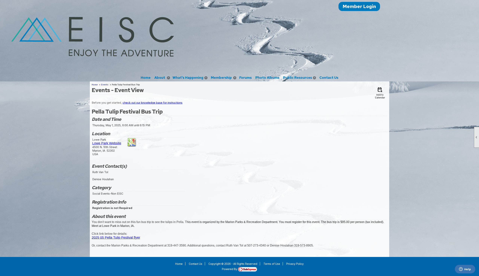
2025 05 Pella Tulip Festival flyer (116, 237)
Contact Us (328, 77)
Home (146, 77)
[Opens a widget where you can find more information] (465, 269)
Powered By (230, 269)
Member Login (359, 6)
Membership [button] (221, 77)
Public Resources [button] (297, 77)
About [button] (159, 77)
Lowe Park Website (106, 143)
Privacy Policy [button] (295, 263)
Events (104, 84)
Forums (245, 77)
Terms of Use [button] (271, 263)
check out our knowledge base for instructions (152, 102)
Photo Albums (267, 77)
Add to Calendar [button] (380, 92)
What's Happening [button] (188, 77)
